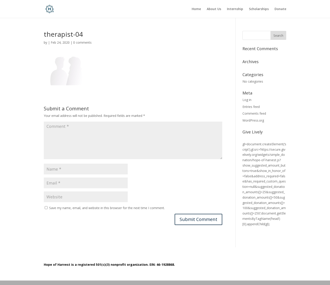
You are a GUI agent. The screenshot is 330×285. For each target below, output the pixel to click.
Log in (246, 100)
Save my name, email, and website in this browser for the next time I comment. (107, 208)
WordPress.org (253, 120)
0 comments (82, 42)
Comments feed (254, 113)
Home (196, 9)
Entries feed (251, 107)
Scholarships (259, 9)
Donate (280, 9)
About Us (214, 9)
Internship (235, 9)
